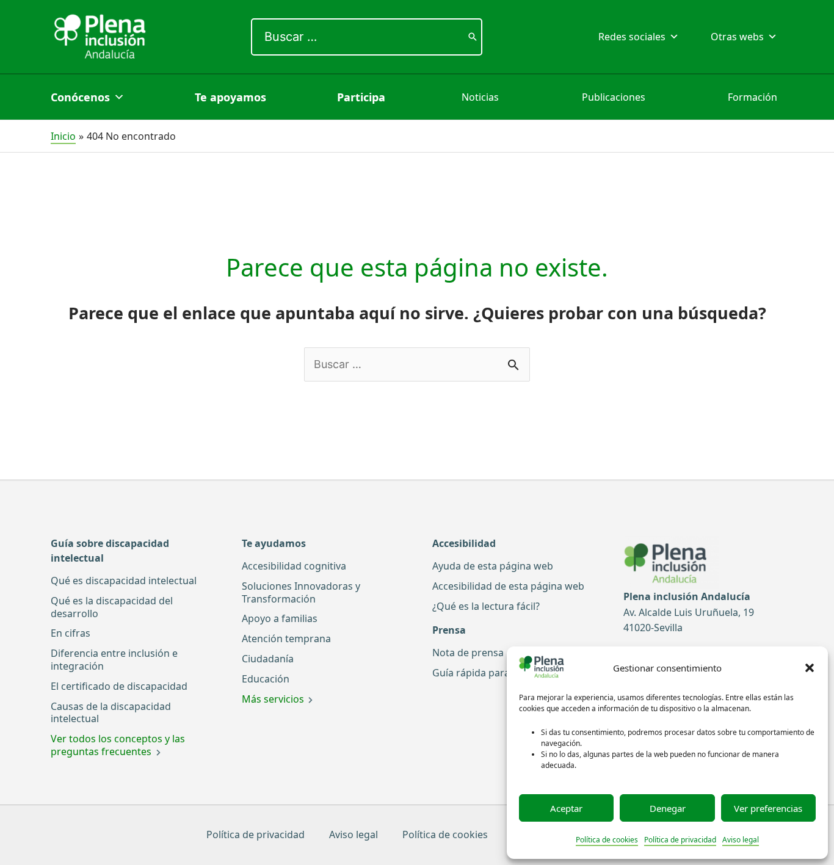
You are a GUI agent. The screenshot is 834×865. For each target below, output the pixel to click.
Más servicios (273, 699)
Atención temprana (286, 638)
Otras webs (737, 36)
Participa (361, 97)
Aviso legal (740, 839)
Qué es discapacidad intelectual (124, 580)
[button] (809, 668)
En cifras (70, 633)
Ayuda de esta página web (492, 566)
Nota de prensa (468, 652)
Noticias (480, 97)
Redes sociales (631, 36)
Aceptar (566, 808)
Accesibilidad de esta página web (508, 586)
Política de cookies (607, 839)
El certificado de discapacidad (119, 686)
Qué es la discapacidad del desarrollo (112, 607)
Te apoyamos (230, 97)
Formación (752, 97)
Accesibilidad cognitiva (294, 566)
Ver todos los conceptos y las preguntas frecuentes (118, 745)
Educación (265, 679)
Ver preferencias (768, 808)
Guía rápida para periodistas (498, 672)
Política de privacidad (680, 839)
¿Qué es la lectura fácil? (486, 606)
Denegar (668, 808)
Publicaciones (613, 97)
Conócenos (80, 97)
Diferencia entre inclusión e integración (114, 659)
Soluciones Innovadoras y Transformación (301, 592)
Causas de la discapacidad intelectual (111, 713)
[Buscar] (472, 37)
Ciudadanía (268, 658)
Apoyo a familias (279, 618)
